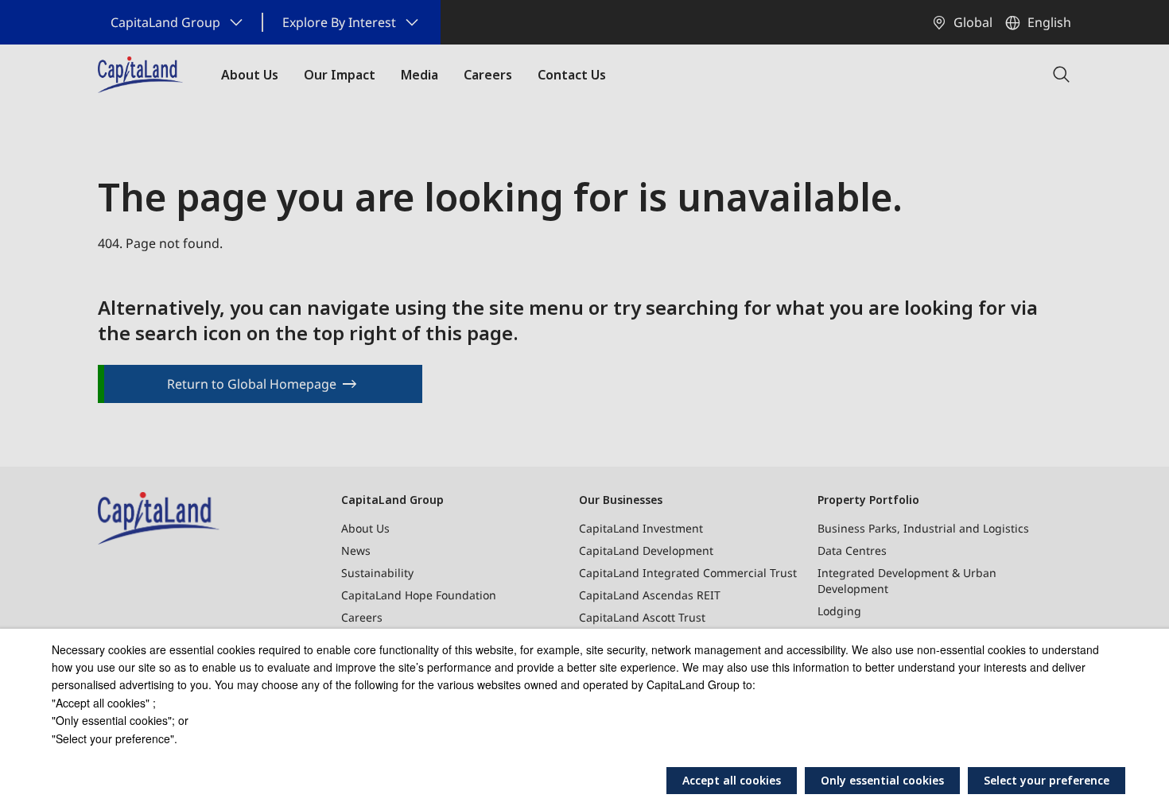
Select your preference (1046, 780)
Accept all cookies (731, 780)
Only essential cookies (882, 780)
